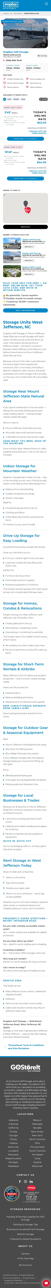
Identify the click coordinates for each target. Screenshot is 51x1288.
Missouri (37, 1120)
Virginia (37, 1162)
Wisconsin (37, 1166)
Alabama (13, 1120)
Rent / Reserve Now (25, 310)
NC (11, 13)
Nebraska (37, 1124)
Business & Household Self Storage (25, 1229)
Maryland (13, 1155)
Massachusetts (13, 1159)
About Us (25, 1246)
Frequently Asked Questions (25, 1239)
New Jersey (37, 1132)
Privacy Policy (28, 1278)
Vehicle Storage (25, 1234)
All (4, 99)
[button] (25, 204)
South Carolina (37, 1151)
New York (37, 1136)
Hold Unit (25, 139)
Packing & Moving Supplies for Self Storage (25, 1218)
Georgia (13, 1136)
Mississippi (13, 1166)
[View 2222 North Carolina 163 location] (12, 257)
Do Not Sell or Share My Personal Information (22, 1283)
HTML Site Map (25, 1258)
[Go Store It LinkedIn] (31, 1181)
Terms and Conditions (11, 1278)
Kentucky (13, 1147)
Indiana (13, 1143)
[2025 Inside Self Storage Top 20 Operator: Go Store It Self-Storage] (31, 1194)
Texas (37, 1159)
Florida (13, 1132)
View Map (43, 56)
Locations (6, 13)
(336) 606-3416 (14, 60)
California (13, 1128)
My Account (25, 1265)
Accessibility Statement (13, 1280)
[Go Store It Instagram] (25, 1181)
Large (23, 99)
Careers (25, 1254)
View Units (29, 246)
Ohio (37, 1143)
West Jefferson (18, 13)
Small (9, 99)
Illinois (13, 1139)
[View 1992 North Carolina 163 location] (12, 244)
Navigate (25, 227)
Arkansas (13, 1124)
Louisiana (13, 1151)
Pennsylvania (37, 1147)
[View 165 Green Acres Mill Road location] (12, 271)
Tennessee (37, 1155)
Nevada (37, 1128)
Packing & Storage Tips (25, 1224)
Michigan (13, 1162)
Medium (16, 99)
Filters (44, 99)
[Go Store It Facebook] (19, 1181)
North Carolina (37, 1139)
